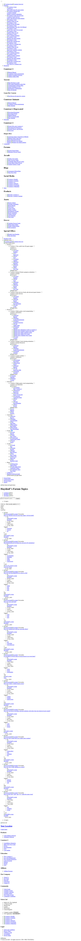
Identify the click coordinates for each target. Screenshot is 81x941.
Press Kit (6, 880)
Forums (9, 430)
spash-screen (10, 699)
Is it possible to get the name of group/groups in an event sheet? (19, 656)
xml (8, 782)
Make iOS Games (25, 334)
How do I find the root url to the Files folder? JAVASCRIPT (19, 515)
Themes (14, 214)
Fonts (12, 207)
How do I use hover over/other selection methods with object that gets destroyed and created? (27, 711)
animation (9, 557)
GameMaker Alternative (10, 843)
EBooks (13, 205)
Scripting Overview (17, 75)
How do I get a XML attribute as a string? (14, 767)
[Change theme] (14, 475)
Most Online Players (16, 163)
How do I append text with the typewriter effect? (16, 629)
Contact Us (10, 472)
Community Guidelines (9, 896)
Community (7, 144)
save (8, 590)
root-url (9, 529)
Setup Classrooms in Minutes (21, 136)
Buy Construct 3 (14, 194)
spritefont (9, 754)
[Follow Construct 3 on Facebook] (13, 185)
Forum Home (15, 150)
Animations (15, 204)
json (8, 587)
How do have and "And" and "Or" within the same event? (18, 794)
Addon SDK (15, 76)
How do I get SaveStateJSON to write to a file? (15, 573)
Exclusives (13, 227)
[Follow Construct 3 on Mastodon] (13, 186)
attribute (9, 780)
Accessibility (7, 934)
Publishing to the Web (19, 84)
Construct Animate (22, 272)
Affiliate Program (8, 871)
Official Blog (17, 171)
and (8, 807)
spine (8, 558)
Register (6, 238)
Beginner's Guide (15, 82)
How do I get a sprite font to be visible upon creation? (17, 738)
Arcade (9, 443)
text (8, 642)
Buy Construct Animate (16, 196)
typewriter (9, 643)
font (8, 752)
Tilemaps (13, 215)
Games (13, 208)
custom (9, 696)
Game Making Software (10, 835)
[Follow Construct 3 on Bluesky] (12, 183)
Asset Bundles (15, 234)
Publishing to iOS (15, 87)
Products (6, 5)
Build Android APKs (17, 85)
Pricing (5, 846)
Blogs (8, 462)
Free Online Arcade (9, 895)
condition (9, 808)
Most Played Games (19, 161)
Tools (12, 217)
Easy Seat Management (10, 858)
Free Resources (18, 127)
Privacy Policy (7, 931)
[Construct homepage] (13, 4)
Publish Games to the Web (27, 331)
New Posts (13, 172)
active (8, 669)
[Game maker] (13, 241)
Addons (13, 202)
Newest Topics (17, 152)
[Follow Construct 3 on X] (11, 182)
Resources (6, 65)
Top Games (15, 158)
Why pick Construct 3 (17, 126)
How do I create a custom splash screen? (14, 683)
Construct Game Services (25, 292)
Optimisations (18, 88)
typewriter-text (10, 644)
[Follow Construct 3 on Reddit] (12, 179)
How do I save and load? (10, 601)
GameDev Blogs (8, 893)
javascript (9, 528)
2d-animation (10, 555)
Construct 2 (17, 355)
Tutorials (12, 105)
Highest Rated (15, 226)
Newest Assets (16, 223)
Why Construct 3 (8, 856)
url (7, 531)
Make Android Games (26, 332)
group (8, 670)
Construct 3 (21, 246)
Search (5, 482)
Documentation (7, 847)
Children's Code (8, 932)
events (8, 810)
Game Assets (7, 889)
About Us (6, 877)
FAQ (12, 130)
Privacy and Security (17, 129)
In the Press (7, 881)
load (8, 588)
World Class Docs (16, 138)
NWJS (15, 113)
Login (9, 238)
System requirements (18, 73)
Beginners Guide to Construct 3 (29, 329)
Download (16, 112)
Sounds (16, 211)
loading (9, 698)
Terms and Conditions (9, 929)
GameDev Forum (8, 890)
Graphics (13, 210)
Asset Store (10, 415)
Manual (14, 72)
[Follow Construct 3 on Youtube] (12, 180)
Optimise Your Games (26, 335)
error (8, 614)
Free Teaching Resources (10, 859)
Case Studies (7, 850)
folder (8, 586)
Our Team (6, 878)
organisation (10, 672)
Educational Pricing (15, 139)
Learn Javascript (8, 860)
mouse (8, 726)
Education (6, 119)
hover (8, 725)
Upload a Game (16, 164)
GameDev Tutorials (9, 892)
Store (5, 188)
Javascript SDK (15, 116)
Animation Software (9, 837)
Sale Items (13, 235)
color (8, 724)
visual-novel (10, 561)
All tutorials (13, 90)
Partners (6, 862)
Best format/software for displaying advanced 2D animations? (19, 542)
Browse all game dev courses (17, 96)
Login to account (15, 474)
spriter (8, 560)
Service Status (7, 935)
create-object (10, 751)
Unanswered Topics (9, 479)
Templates (14, 212)
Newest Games (15, 160)
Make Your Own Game (10, 844)
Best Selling (15, 224)
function (9, 781)
